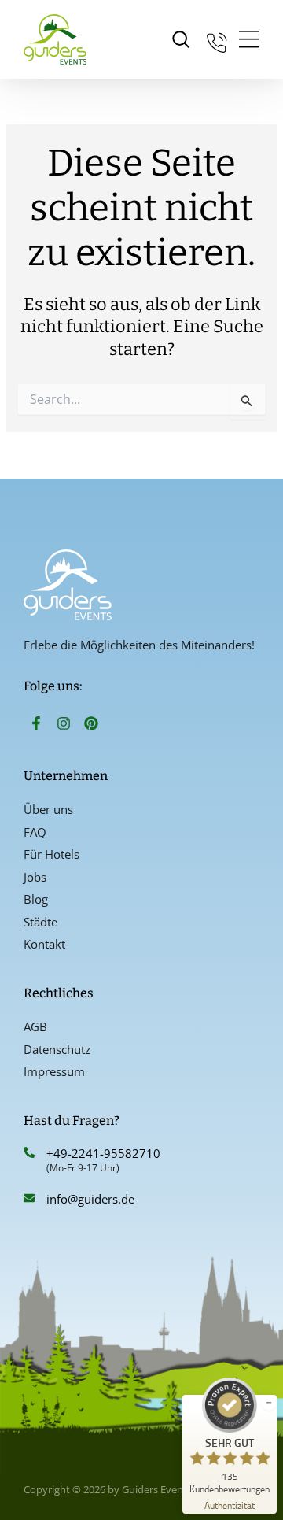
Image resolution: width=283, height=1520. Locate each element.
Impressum (54, 1071)
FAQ (35, 832)
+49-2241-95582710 (103, 1153)
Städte (40, 922)
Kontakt (44, 944)
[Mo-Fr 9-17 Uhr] (217, 40)
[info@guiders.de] (29, 1198)
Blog (36, 899)
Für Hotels (51, 854)
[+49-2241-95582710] (29, 1152)
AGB (35, 1026)
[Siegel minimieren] (269, 1403)
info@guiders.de (92, 1199)
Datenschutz (57, 1049)
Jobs (35, 877)
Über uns (48, 809)
